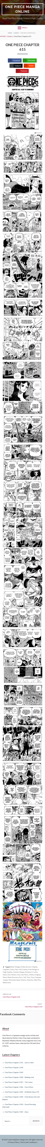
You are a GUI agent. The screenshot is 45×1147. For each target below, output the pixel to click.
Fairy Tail (18, 969)
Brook (28, 967)
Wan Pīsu (37, 980)
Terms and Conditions (28, 1142)
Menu (24, 28)
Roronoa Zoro (17, 977)
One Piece (24, 975)
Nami (5, 975)
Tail (24, 977)
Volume (23, 980)
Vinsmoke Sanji (14, 980)
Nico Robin (12, 975)
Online (31, 975)
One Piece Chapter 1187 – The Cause (18, 1082)
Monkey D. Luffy (31, 972)
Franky (24, 969)
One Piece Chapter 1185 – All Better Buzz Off (22, 1092)
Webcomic (7, 982)
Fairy (12, 969)
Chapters (6, 969)
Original (37, 975)
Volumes (30, 980)
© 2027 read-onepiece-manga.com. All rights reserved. (22, 1140)
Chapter (34, 967)
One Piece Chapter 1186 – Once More (19, 1087)
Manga (21, 972)
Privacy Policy (13, 1142)
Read (9, 977)
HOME (3, 36)
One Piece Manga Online (22, 9)
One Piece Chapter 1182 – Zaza (16, 1112)
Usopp (5, 980)
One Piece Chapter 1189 (14, 1072)
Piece (5, 977)
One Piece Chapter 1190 (14, 1067)
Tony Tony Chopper (34, 977)
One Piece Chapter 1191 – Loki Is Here (19, 1062)
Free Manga (32, 969)
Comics (10, 36)
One (18, 975)
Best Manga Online (18, 967)
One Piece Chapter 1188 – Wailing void (19, 1077)
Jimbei (15, 972)
